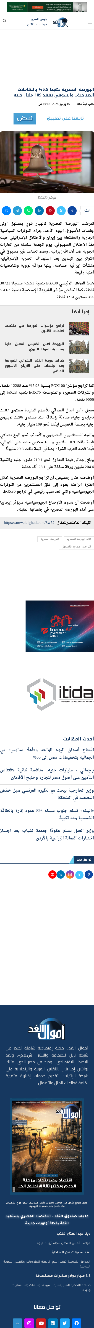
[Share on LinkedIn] (39, 185)
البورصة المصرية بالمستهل (76, 522)
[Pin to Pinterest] (50, 185)
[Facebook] (76, 1298)
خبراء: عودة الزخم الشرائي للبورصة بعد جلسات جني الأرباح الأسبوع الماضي (34, 341)
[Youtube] (41, 1298)
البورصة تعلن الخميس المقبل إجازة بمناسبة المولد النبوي (34, 321)
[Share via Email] (6, 185)
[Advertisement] (47, 922)
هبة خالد (82, 79)
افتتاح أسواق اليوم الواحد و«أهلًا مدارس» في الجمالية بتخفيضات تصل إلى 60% (47, 729)
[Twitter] (65, 1298)
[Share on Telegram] (17, 185)
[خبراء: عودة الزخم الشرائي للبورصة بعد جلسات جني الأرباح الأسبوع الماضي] (79, 341)
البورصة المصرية (49, 514)
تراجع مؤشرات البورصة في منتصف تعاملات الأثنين (34, 303)
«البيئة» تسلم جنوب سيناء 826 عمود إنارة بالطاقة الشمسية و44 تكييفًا (47, 789)
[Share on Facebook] (72, 185)
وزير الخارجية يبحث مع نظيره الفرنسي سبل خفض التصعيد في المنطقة (47, 769)
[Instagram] (29, 1298)
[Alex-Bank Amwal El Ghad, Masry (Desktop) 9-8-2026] (47, 6)
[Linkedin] (53, 1298)
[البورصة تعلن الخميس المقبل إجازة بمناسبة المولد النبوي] (79, 322)
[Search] (4, 22)
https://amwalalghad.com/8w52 (29, 498)
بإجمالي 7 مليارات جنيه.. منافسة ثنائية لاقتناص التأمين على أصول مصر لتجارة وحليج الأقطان (47, 749)
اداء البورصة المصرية (79, 514)
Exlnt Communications (75, 1322)
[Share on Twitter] (61, 185)
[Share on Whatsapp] (28, 185)
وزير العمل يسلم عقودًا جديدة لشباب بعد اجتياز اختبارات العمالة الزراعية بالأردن (47, 809)
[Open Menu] (90, 22)
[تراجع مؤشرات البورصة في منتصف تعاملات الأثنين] (79, 304)
